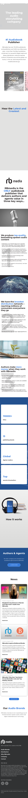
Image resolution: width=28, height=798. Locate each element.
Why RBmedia (5, 754)
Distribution (5, 752)
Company (4, 756)
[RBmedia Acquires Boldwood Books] (14, 632)
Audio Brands (5, 749)
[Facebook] (6, 783)
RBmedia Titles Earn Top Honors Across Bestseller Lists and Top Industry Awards (12, 679)
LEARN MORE (14, 565)
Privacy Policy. (20, 791)
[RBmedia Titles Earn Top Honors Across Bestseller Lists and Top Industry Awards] (14, 666)
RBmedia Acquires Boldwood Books (13, 643)
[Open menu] (26, 3)
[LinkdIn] (2, 783)
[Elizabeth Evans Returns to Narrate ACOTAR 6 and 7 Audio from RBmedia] (14, 591)
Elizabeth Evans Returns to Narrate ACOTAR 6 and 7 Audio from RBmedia (13, 604)
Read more (5, 620)
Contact (3, 759)
